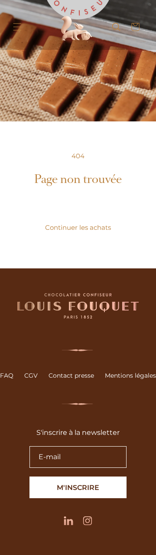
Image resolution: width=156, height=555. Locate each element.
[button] (17, 26)
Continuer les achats (78, 227)
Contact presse (71, 375)
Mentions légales (130, 375)
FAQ (6, 375)
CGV (31, 375)
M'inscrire (78, 487)
